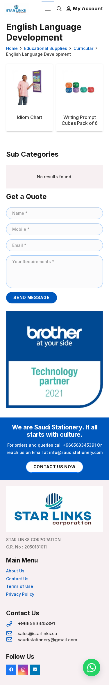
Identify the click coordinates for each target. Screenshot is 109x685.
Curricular (83, 48)
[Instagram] (23, 670)
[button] (91, 667)
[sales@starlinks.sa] (12, 633)
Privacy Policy (20, 594)
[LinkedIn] (35, 670)
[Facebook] (11, 670)
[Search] (59, 9)
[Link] (16, 9)
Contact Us (17, 578)
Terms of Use (19, 586)
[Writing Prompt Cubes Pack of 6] (79, 97)
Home (12, 48)
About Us (15, 570)
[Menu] (48, 9)
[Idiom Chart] (29, 97)
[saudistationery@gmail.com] (12, 640)
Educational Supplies (45, 48)
